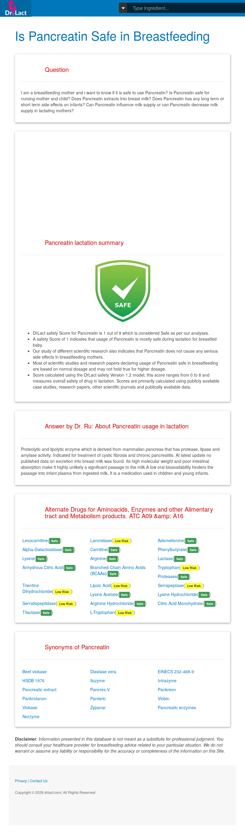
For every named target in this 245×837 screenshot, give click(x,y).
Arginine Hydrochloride (111, 603)
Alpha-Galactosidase (42, 549)
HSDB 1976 (33, 680)
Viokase (29, 707)
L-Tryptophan (102, 612)
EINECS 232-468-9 (176, 671)
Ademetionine (171, 540)
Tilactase (30, 612)
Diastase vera (103, 671)
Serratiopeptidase (39, 603)
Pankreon (167, 689)
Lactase (165, 558)
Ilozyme (97, 680)
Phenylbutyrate (172, 549)
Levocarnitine (35, 540)
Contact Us (39, 780)
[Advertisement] (122, 179)
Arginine (98, 558)
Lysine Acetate (104, 594)
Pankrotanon (34, 698)
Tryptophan (168, 567)
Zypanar (98, 707)
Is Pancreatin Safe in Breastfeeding (112, 35)
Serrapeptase (170, 585)
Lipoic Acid (100, 585)
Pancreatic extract (39, 689)
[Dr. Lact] (15, 8)
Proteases (167, 576)
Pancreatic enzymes (177, 707)
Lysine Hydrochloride (177, 594)
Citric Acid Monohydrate (180, 603)
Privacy (21, 780)
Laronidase (100, 540)
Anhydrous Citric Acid (42, 567)
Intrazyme (167, 680)
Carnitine (98, 549)
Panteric (98, 698)
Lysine (28, 558)
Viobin (163, 698)
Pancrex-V (100, 689)
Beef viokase (34, 671)
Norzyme (30, 716)
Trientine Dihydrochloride (37, 588)
